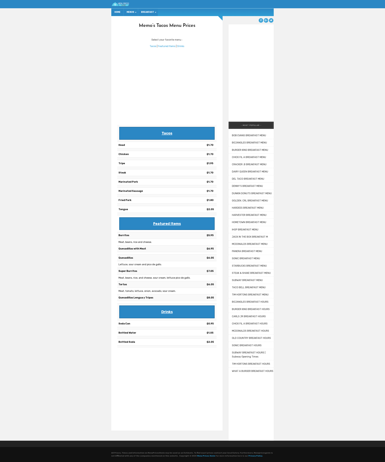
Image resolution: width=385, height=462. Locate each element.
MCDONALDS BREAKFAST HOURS (250, 330)
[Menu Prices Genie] (120, 4)
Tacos (153, 46)
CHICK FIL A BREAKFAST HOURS (250, 323)
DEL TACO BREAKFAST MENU (248, 178)
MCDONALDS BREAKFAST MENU (250, 244)
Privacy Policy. (255, 456)
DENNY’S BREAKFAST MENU (247, 186)
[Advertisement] (167, 87)
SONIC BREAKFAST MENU (246, 258)
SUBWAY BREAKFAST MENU (247, 280)
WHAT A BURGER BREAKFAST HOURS (252, 371)
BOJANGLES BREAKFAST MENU (249, 142)
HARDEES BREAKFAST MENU (248, 207)
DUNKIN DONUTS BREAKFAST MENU (252, 193)
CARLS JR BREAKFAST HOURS (249, 316)
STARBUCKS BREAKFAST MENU (249, 265)
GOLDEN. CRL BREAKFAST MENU (250, 200)
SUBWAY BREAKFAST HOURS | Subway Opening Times (248, 354)
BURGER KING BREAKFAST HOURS (251, 309)
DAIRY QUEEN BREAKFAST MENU (250, 171)
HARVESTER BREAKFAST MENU (249, 215)
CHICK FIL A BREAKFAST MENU (249, 157)
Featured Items (166, 46)
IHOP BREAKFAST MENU (245, 229)
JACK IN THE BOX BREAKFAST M (250, 236)
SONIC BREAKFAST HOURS (247, 345)
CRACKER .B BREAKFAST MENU (249, 164)
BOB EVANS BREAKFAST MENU (249, 135)
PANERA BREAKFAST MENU (247, 251)
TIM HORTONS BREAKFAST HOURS (251, 363)
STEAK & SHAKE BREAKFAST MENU (251, 273)
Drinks (180, 46)
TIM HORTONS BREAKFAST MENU (250, 294)
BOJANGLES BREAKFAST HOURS (250, 301)
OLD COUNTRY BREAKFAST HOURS (251, 338)
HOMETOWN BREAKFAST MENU (249, 222)
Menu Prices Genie (206, 456)
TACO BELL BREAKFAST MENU (249, 287)
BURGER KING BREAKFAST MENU (250, 150)
